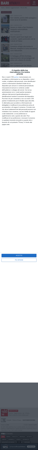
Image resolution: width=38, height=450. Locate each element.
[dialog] (19, 224)
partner (16, 77)
